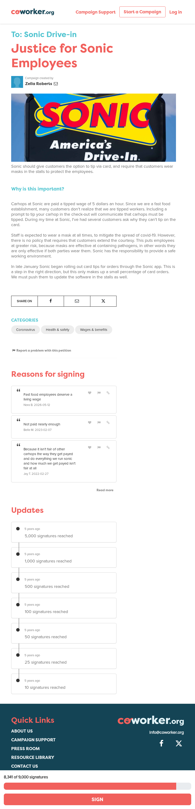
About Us (22, 731)
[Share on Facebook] (51, 301)
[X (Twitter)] (179, 744)
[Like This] (90, 393)
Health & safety (57, 330)
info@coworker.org (166, 732)
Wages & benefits (93, 330)
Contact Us (24, 766)
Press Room (25, 749)
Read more (105, 490)
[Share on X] (103, 301)
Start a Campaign (142, 12)
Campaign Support (96, 12)
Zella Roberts (39, 83)
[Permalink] (108, 392)
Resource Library (32, 757)
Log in (175, 12)
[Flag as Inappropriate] (99, 393)
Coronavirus (25, 330)
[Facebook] (161, 744)
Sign (97, 799)
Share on (24, 301)
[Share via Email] (77, 301)
